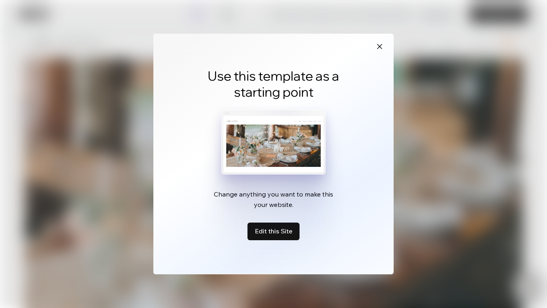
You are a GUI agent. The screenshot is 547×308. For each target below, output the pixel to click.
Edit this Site (273, 231)
